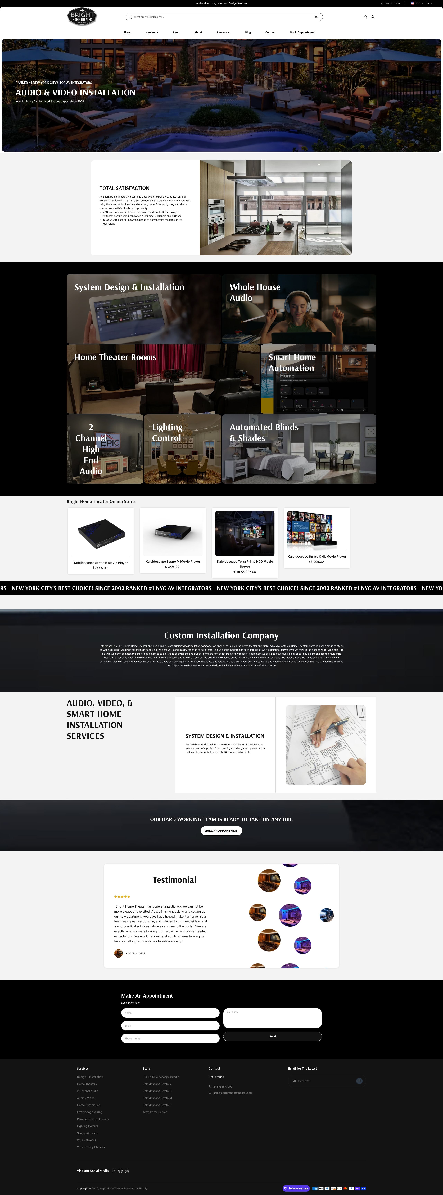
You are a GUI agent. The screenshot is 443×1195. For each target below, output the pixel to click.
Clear (318, 17)
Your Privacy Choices (91, 1147)
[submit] (359, 1081)
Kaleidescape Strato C (157, 1105)
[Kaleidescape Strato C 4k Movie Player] (317, 531)
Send (272, 1036)
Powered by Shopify (135, 1188)
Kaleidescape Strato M (157, 1098)
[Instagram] (120, 1171)
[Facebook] (114, 1171)
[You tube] (127, 1171)
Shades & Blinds (87, 1133)
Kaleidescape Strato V (157, 1084)
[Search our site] (130, 17)
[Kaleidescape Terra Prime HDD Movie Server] (245, 533)
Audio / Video (86, 1098)
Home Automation (88, 1105)
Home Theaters (87, 1084)
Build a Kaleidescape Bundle (161, 1077)
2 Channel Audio (87, 1091)
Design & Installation (90, 1077)
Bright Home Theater (111, 1188)
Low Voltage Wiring (89, 1112)
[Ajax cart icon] (365, 17)
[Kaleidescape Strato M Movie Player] (172, 533)
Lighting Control (87, 1126)
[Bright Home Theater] (82, 17)
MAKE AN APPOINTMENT (221, 830)
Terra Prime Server (155, 1112)
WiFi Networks (86, 1140)
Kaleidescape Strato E (157, 1091)
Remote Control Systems (93, 1119)
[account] (372, 17)
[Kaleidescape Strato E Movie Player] (100, 534)
